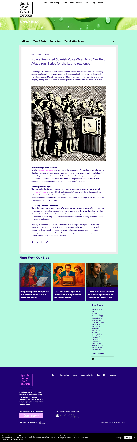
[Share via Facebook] (32, 242)
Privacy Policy (18, 439)
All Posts (25, 41)
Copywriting (55, 41)
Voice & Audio (39, 41)
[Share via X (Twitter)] (37, 242)
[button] (113, 41)
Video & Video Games (74, 41)
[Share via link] (47, 242)
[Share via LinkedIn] (42, 242)
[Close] (134, 437)
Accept (128, 438)
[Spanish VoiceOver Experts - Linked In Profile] (93, 359)
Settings (119, 438)
